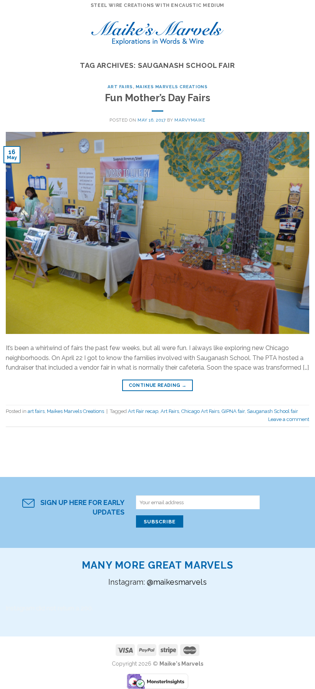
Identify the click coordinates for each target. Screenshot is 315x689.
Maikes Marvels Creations (171, 86)
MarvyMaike (190, 120)
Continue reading (158, 385)
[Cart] (305, 30)
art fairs (120, 86)
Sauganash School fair (272, 411)
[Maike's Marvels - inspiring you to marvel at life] (157, 30)
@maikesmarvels (177, 582)
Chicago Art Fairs (200, 411)
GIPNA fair (233, 411)
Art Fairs (170, 411)
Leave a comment (288, 419)
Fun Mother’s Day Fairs (157, 98)
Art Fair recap (143, 411)
